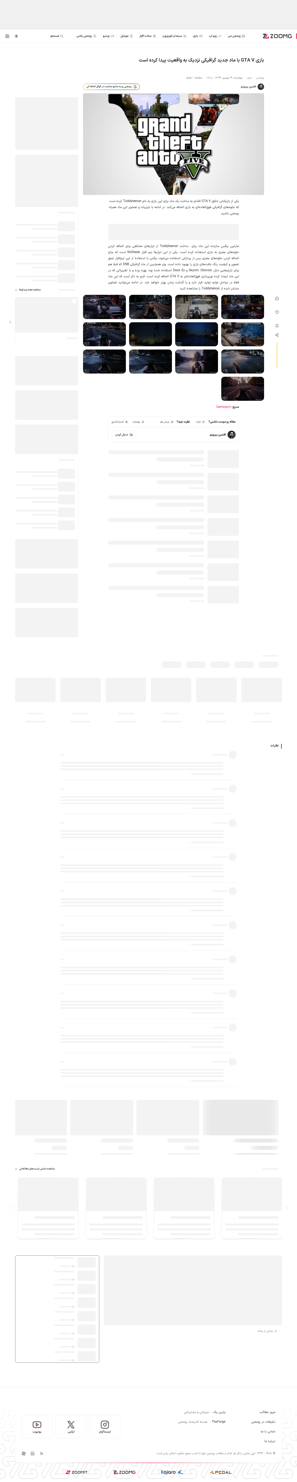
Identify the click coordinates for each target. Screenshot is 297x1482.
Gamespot (223, 407)
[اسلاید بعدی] (10, 322)
